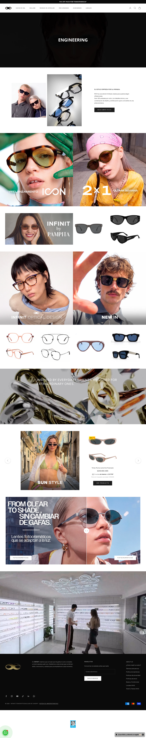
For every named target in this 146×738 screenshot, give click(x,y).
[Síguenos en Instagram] (12, 696)
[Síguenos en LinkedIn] (28, 696)
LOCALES (89, 8)
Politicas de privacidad (133, 675)
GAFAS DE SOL (20, 8)
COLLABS (32, 8)
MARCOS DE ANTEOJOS (47, 8)
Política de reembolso (133, 672)
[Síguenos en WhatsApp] (34, 696)
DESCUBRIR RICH (104, 110)
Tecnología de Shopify (30, 703)
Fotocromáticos (21, 558)
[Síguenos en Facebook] (6, 696)
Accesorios (77, 8)
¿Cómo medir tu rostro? (133, 665)
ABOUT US (129, 662)
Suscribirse (92, 678)
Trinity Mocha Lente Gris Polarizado (103, 468)
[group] (73, 40)
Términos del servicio (132, 668)
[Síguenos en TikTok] (23, 696)
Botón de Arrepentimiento (48, 703)
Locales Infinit (130, 685)
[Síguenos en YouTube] (17, 696)
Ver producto (102, 483)
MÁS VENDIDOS (64, 8)
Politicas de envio (131, 678)
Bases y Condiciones (132, 682)
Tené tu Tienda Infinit (132, 689)
